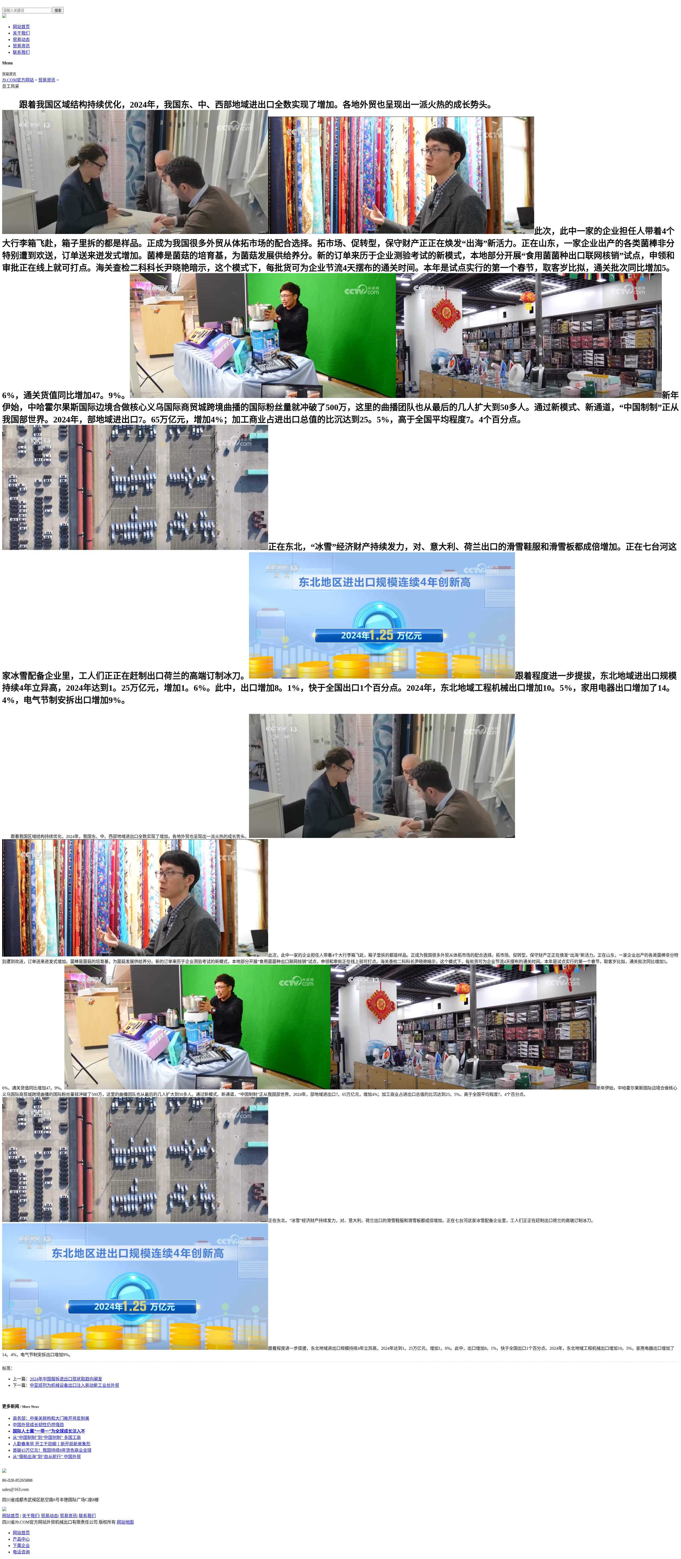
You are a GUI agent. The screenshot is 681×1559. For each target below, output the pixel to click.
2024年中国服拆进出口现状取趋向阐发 (66, 1379)
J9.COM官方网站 (18, 80)
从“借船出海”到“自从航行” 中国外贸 (47, 1456)
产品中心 (21, 1539)
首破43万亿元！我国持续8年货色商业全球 (52, 1450)
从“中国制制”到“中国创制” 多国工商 (47, 1437)
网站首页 (21, 26)
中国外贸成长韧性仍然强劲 (38, 1424)
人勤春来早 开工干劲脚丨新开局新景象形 (51, 1444)
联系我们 (21, 52)
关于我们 (21, 33)
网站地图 (125, 1522)
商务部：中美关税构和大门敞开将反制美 (51, 1418)
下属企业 (21, 1545)
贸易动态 (21, 39)
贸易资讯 (21, 46)
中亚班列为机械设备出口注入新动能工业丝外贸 (74, 1385)
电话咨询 (21, 1552)
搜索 (58, 11)
